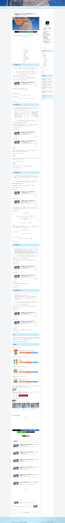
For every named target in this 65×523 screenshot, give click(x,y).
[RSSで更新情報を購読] (29, 436)
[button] (35, 32)
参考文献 (24, 61)
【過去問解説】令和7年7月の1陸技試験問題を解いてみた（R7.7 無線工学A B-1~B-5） (47, 88)
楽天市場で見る (28, 352)
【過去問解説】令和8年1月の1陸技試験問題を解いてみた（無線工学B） (34, 409)
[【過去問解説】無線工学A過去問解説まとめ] (25, 405)
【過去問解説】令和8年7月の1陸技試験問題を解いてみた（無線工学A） (47, 79)
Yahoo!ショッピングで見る (34, 352)
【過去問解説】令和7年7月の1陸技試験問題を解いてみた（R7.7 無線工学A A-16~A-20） (47, 92)
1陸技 (13, 415)
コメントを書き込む (25, 512)
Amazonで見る (22, 352)
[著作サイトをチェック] (22, 436)
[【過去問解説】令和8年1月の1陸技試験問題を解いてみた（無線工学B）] (35, 405)
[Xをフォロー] (24, 436)
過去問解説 (16, 415)
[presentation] (25, 90)
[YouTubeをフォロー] (25, 436)
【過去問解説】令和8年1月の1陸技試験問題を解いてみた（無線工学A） (47, 82)
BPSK (25, 53)
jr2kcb (47, 25)
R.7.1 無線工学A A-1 (25, 51)
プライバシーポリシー (50, 520)
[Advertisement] (25, 43)
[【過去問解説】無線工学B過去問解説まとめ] (16, 405)
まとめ (24, 60)
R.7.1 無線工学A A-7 (25, 52)
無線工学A (19, 415)
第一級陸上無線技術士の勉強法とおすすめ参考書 (21, 341)
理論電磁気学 (20, 360)
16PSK (25, 54)
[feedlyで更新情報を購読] (27, 436)
